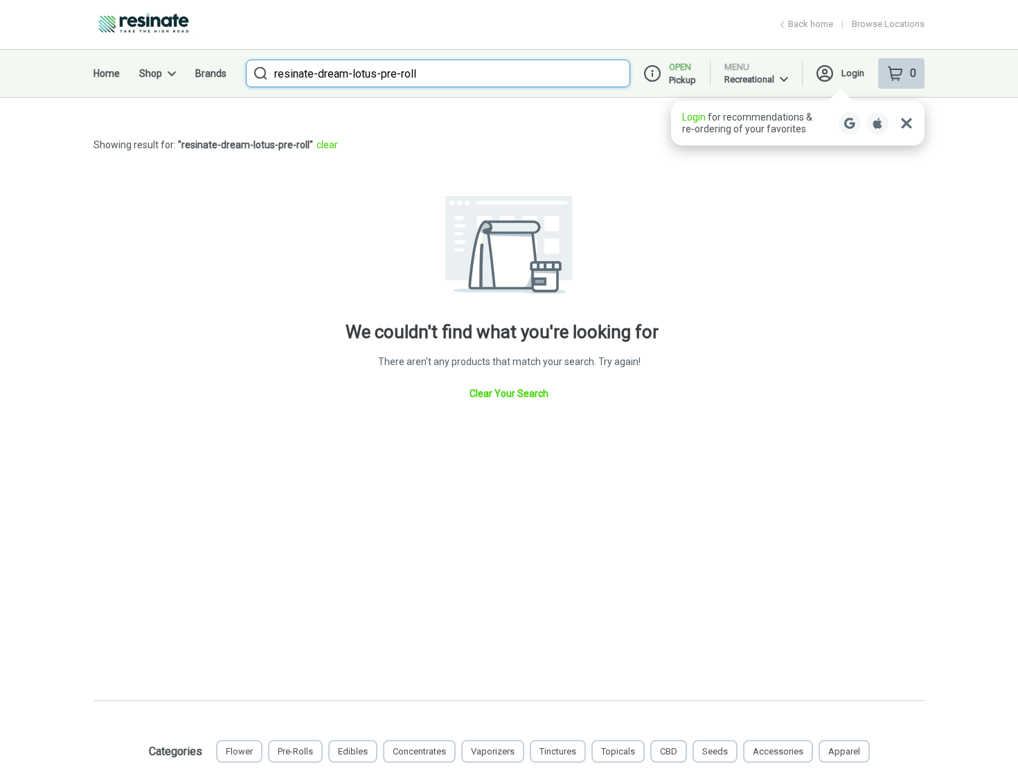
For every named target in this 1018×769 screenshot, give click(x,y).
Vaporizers (493, 751)
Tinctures (557, 751)
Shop (150, 73)
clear (327, 144)
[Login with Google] (850, 123)
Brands (210, 73)
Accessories (778, 751)
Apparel (844, 751)
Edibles (353, 751)
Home (106, 73)
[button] (798, 122)
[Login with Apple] (877, 123)
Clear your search (509, 393)
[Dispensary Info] (652, 73)
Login (852, 73)
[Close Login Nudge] (906, 123)
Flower (239, 751)
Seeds (715, 751)
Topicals (618, 751)
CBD (668, 751)
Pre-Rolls (295, 751)
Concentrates (419, 751)
